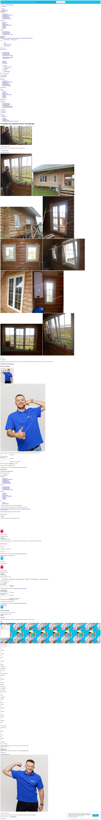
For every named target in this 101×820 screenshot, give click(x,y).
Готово (2, 529)
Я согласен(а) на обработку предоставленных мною (15, 639)
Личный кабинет (5, 10)
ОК (1, 621)
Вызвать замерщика (20, 579)
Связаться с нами (14, 39)
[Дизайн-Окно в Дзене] (4, 75)
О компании (5, 22)
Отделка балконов (6, 105)
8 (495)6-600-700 (3, 754)
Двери (8, 152)
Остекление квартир (6, 103)
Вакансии (4, 97)
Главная (3, 109)
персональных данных (24, 639)
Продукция (5, 61)
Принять (95, 815)
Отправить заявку (4, 590)
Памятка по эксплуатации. (17, 508)
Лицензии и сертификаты (7, 25)
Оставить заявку (3, 749)
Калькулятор (4, 6)
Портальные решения (6, 17)
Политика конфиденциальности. (6, 508)
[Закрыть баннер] (98, 2)
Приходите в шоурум (10, 4)
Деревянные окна (6, 15)
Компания (4, 62)
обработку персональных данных (20, 467)
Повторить (2, 538)
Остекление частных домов (7, 106)
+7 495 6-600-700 (3, 471)
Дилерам (4, 26)
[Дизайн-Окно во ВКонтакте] (1, 75)
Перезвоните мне (3, 640)
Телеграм (27, 579)
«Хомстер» (20, 505)
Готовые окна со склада (7, 18)
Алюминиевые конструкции (8, 34)
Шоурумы (2, 37)
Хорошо (2, 615)
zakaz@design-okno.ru (34, 579)
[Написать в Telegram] (1, 39)
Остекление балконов (6, 32)
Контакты (4, 96)
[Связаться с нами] (2, 48)
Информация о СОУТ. (26, 508)
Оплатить (2, 516)
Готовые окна (5, 13)
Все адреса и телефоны (44, 579)
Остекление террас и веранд (8, 107)
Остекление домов (6, 33)
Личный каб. (4, 116)
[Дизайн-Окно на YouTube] (6, 75)
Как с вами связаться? (4, 593)
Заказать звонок (12, 579)
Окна (6, 152)
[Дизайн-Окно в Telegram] (3, 75)
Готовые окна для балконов (7, 14)
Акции (3, 4)
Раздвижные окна (6, 16)
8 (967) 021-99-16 (9, 642)
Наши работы (2, 36)
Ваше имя (12, 454)
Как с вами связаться (4, 456)
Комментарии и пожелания (15, 461)
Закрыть (2, 565)
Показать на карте (5, 150)
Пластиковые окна (6, 31)
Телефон (11, 458)
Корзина (3, 8)
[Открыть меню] (4, 48)
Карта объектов (5, 24)
